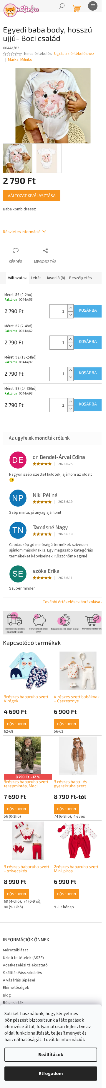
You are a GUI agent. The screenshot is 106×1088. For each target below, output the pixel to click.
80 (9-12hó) (13, 907)
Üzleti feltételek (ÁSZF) (23, 958)
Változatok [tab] (17, 278)
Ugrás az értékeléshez (74, 54)
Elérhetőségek (16, 988)
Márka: (20, 60)
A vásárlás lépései (19, 980)
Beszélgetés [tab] (80, 278)
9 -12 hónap (64, 907)
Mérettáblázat (15, 950)
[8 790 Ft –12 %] (28, 755)
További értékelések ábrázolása (71, 602)
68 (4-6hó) (12, 901)
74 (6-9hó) (62, 816)
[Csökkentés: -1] (70, 314)
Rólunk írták (13, 1003)
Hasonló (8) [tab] (55, 278)
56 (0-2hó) (12, 816)
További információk (64, 1039)
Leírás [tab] (36, 278)
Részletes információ (22, 232)
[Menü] (93, 6)
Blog (7, 995)
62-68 (8, 731)
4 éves (79, 816)
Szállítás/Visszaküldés (22, 973)
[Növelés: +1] (70, 308)
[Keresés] (62, 6)
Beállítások (50, 1054)
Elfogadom (51, 1073)
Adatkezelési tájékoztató (25, 965)
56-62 (58, 731)
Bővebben (16, 723)
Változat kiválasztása (32, 195)
